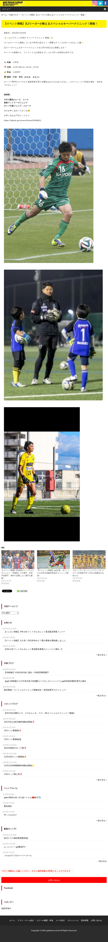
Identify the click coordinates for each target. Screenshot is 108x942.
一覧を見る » (101, 655)
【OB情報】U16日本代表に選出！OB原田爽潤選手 (26, 672)
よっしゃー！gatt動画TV (14, 847)
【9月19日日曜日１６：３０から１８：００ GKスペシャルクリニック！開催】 (39, 713)
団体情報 (84, 920)
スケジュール (72, 920)
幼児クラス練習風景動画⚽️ (16, 838)
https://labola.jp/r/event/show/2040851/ (22, 120)
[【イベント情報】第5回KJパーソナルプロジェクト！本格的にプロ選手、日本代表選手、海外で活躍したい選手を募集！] (17, 559)
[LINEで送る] (22, 591)
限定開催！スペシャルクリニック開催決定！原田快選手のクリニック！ (35, 690)
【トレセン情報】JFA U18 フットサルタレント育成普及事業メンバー (34, 632)
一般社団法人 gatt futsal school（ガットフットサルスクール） (13, 3)
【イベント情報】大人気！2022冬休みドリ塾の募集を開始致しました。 (35, 640)
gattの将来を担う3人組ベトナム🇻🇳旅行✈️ (22, 797)
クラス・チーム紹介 (26, 920)
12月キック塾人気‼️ (13, 774)
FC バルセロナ (10, 815)
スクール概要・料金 (45, 920)
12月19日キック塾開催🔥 (15, 757)
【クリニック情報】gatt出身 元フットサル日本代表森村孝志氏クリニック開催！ (53, 573)
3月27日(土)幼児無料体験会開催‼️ (19, 722)
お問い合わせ (54, 880)
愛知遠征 (8, 806)
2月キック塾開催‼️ (12, 730)
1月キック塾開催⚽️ (12, 739)
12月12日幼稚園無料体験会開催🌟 (19, 765)
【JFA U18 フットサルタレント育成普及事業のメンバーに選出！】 (33, 649)
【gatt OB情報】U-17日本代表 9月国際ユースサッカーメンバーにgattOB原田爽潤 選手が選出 (45, 681)
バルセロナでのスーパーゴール (18, 855)
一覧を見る (102, 861)
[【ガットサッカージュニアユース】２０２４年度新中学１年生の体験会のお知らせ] (89, 559)
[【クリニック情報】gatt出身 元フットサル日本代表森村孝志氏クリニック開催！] (53, 559)
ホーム (12, 920)
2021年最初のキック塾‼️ (15, 748)
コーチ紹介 (60, 920)
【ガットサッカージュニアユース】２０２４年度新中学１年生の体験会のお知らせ (88, 573)
